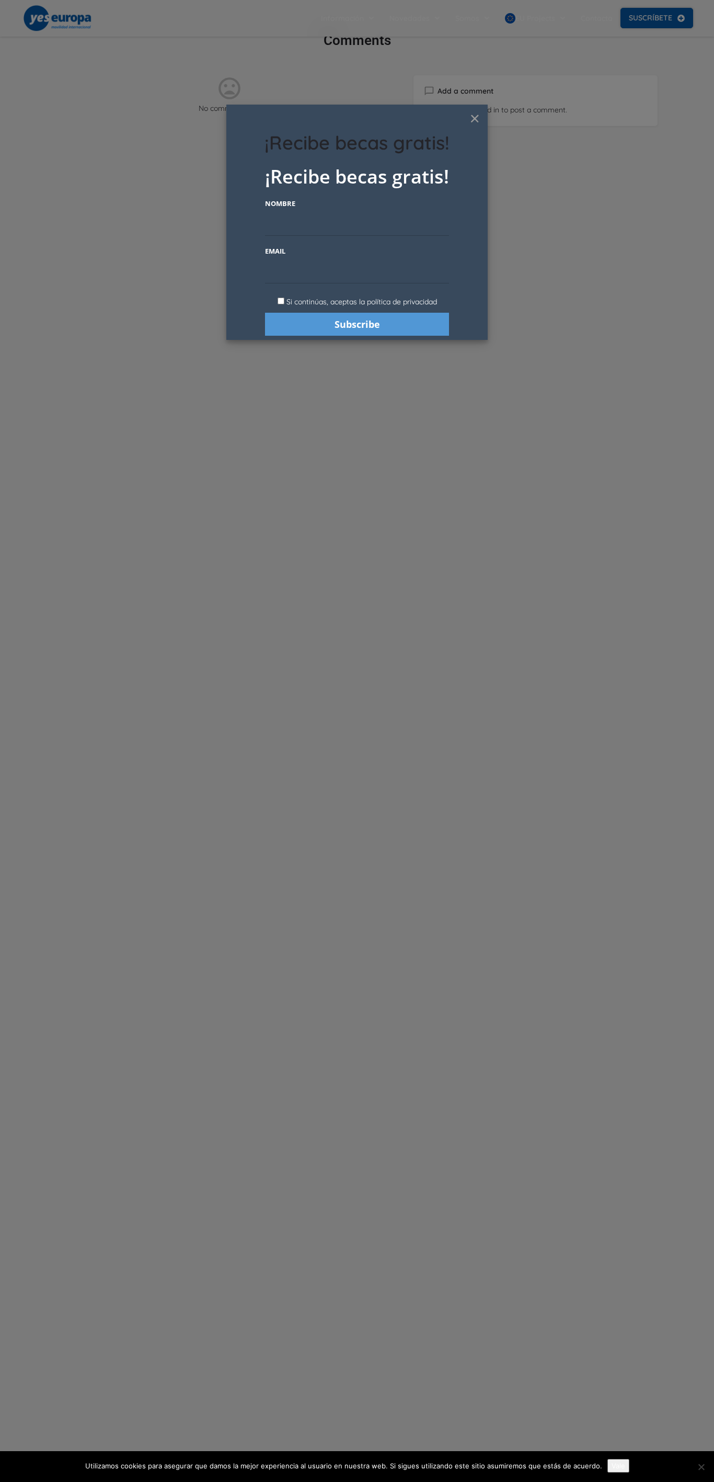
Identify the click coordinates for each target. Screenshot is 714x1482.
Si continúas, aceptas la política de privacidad (361, 301)
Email (275, 251)
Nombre (280, 203)
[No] (701, 1467)
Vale (618, 1466)
